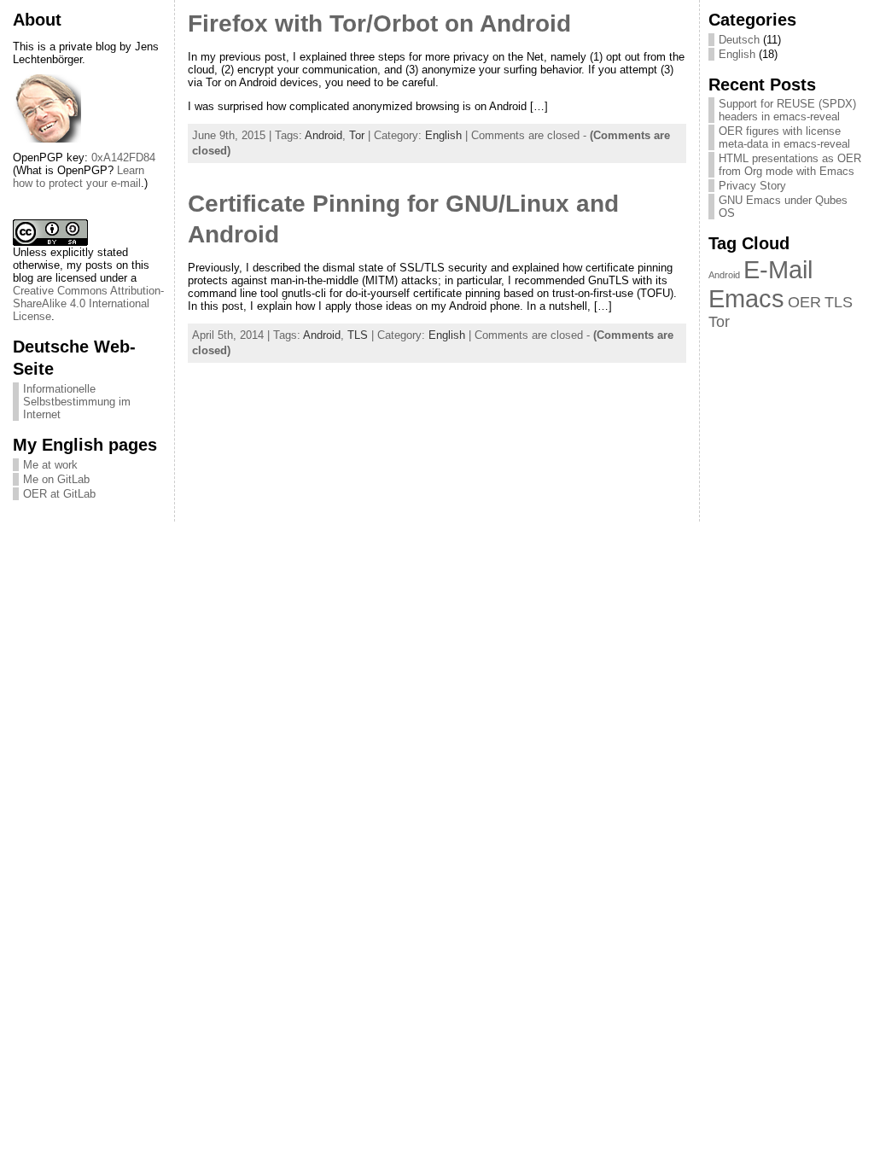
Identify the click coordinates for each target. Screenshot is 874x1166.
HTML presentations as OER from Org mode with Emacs (790, 165)
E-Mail (778, 269)
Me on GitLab (56, 479)
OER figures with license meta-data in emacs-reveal (784, 137)
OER (804, 302)
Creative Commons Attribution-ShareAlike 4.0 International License (88, 303)
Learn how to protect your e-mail (78, 176)
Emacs (746, 298)
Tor (356, 135)
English (443, 135)
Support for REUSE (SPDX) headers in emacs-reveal (787, 110)
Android (323, 135)
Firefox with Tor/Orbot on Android (379, 23)
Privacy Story (752, 185)
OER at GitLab (59, 493)
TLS (357, 335)
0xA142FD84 (123, 157)
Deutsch (739, 39)
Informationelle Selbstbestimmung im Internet (77, 401)
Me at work (50, 464)
